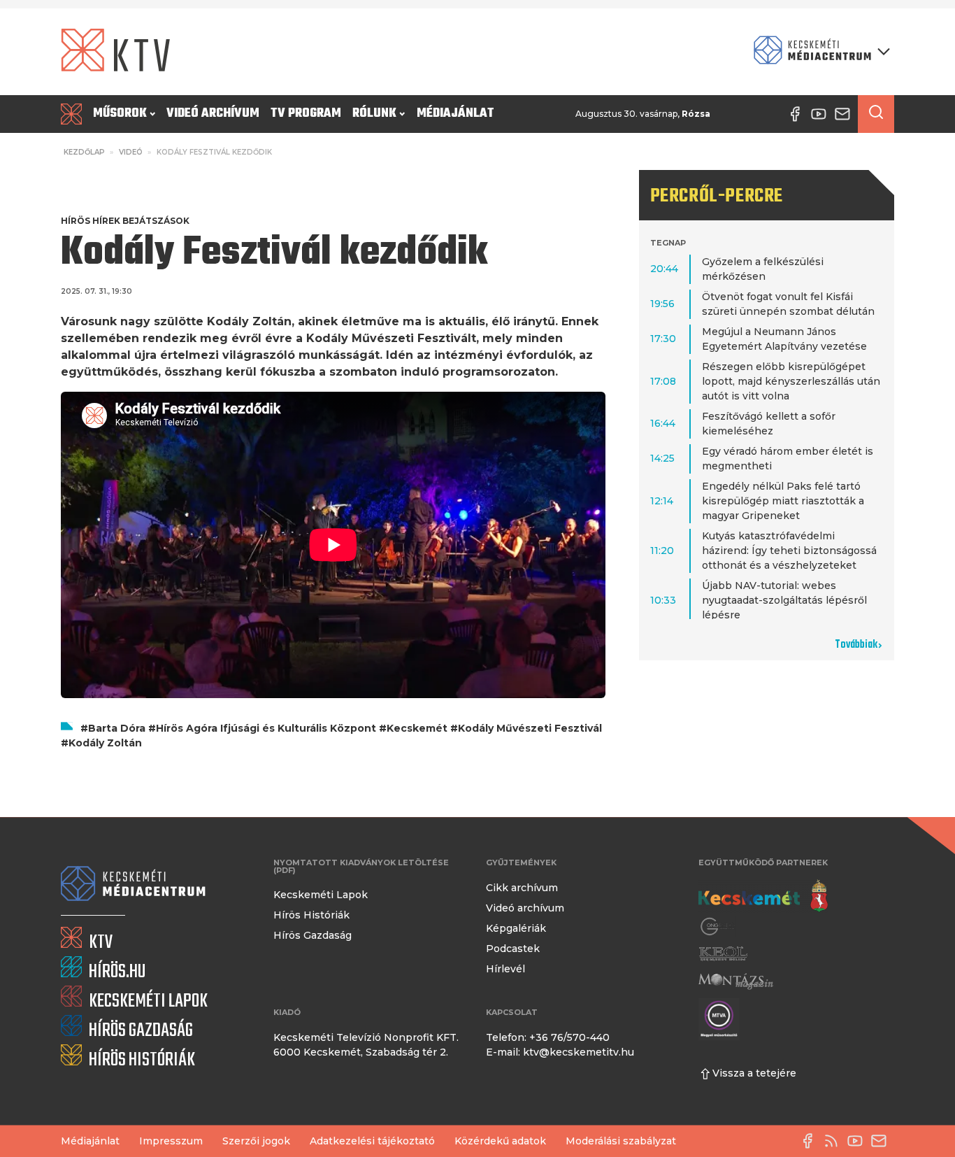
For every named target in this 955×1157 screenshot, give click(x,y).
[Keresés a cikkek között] (876, 114)
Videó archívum (212, 114)
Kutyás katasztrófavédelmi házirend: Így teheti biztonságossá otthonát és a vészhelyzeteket (789, 551)
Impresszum (171, 1141)
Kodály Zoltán (105, 743)
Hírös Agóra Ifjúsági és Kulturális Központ (266, 728)
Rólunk (374, 114)
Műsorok (120, 114)
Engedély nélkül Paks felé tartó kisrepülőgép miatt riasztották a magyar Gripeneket (783, 501)
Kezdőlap (84, 152)
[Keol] (722, 953)
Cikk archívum (522, 887)
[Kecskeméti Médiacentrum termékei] (818, 51)
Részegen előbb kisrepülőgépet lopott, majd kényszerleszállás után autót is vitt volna (791, 381)
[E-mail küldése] (882, 1141)
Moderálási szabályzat (621, 1141)
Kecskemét (417, 728)
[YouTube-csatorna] (858, 1141)
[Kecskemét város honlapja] (763, 896)
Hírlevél (505, 969)
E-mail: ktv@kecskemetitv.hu (560, 1052)
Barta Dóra (116, 728)
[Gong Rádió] (718, 926)
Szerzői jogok (256, 1141)
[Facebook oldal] (811, 1141)
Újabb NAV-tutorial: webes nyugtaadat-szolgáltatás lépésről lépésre (784, 600)
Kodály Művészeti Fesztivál (530, 728)
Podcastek (513, 948)
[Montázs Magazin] (735, 981)
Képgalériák (516, 928)
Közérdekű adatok (500, 1141)
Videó (131, 152)
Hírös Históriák (311, 915)
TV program (306, 114)
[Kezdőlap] (74, 114)
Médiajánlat (455, 114)
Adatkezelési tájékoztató (372, 1141)
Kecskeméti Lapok (320, 894)
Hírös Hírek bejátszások (125, 220)
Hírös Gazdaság (312, 935)
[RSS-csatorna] (835, 1141)
